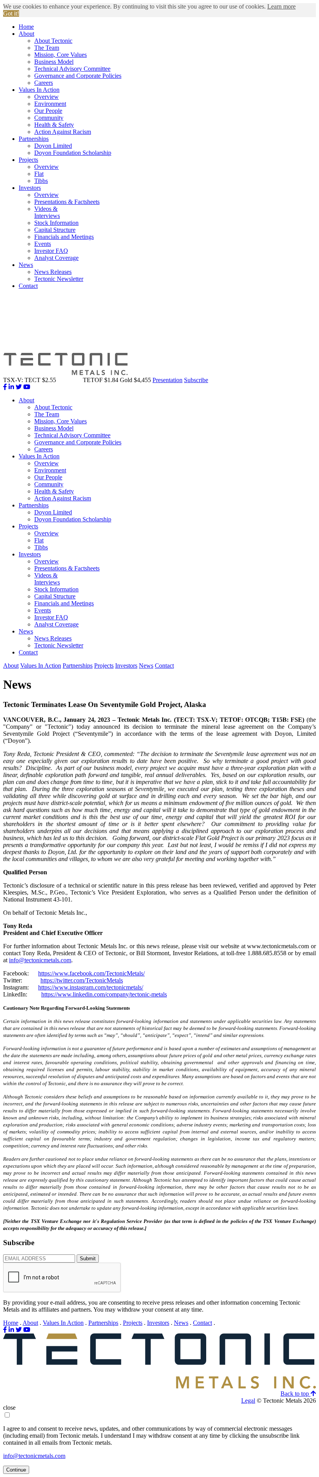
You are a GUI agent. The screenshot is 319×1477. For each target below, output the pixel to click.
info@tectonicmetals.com (40, 960)
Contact (28, 285)
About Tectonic (53, 40)
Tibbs (41, 180)
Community (48, 117)
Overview (46, 96)
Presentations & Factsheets (67, 201)
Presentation (167, 380)
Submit (88, 1258)
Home (26, 26)
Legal (248, 1400)
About (26, 33)
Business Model (54, 61)
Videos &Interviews (47, 212)
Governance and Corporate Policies (77, 75)
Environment (50, 103)
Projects (28, 159)
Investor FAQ (51, 250)
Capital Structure (54, 229)
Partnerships (34, 138)
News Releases (53, 271)
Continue (16, 1470)
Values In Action (39, 89)
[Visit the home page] (159, 1386)
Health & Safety (54, 124)
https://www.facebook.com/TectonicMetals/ (91, 973)
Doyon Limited (53, 145)
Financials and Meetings (64, 236)
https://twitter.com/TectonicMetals (81, 980)
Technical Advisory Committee (72, 68)
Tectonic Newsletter (58, 278)
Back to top (295, 1393)
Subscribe (196, 380)
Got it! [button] (11, 13)
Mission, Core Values (60, 54)
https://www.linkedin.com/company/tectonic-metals (104, 994)
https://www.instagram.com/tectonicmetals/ (90, 987)
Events (42, 243)
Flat (39, 173)
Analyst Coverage (56, 257)
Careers (43, 82)
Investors (30, 187)
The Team (46, 47)
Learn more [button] (281, 6)
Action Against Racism (62, 131)
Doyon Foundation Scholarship (72, 152)
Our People (48, 110)
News (26, 264)
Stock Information (56, 222)
